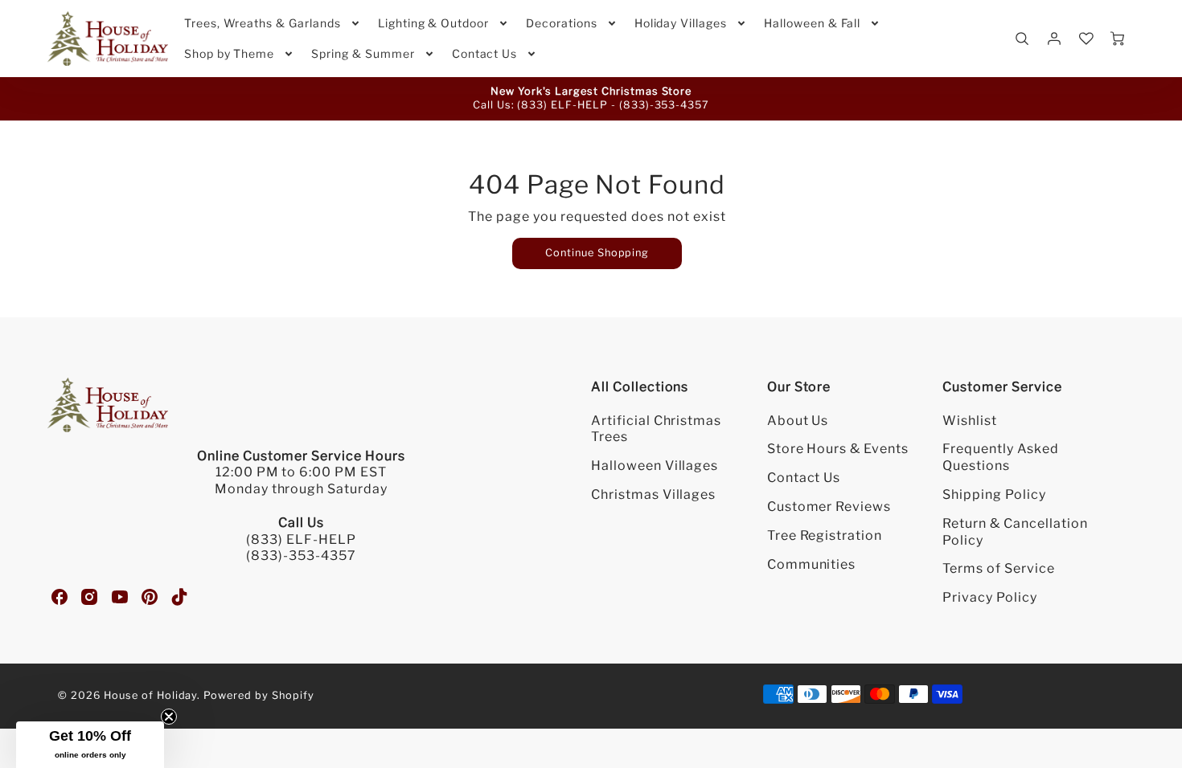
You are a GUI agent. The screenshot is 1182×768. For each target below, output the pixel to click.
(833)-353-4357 (664, 105)
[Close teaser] (169, 717)
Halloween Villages (654, 465)
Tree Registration (824, 535)
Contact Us (485, 53)
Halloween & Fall (812, 23)
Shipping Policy (993, 494)
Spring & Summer (362, 53)
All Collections (639, 386)
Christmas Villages (653, 494)
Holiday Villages (680, 23)
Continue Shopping (597, 253)
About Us (798, 420)
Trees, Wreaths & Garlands (262, 23)
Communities (811, 564)
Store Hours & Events (838, 448)
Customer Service (1001, 386)
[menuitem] (273, 23)
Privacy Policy (989, 597)
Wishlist (969, 420)
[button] (90, 744)
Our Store (799, 386)
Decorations (561, 23)
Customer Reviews (829, 506)
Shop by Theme (229, 53)
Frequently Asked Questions (1000, 457)
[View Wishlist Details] (1086, 38)
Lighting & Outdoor (433, 23)
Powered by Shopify (258, 695)
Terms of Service (998, 568)
